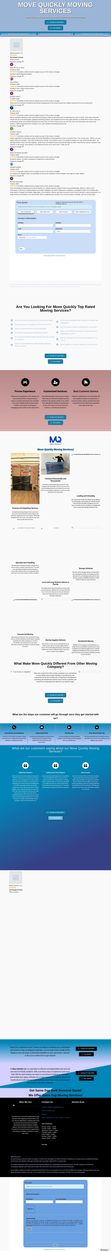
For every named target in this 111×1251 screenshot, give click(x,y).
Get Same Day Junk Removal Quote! (55, 1090)
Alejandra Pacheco (25, 772)
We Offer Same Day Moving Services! (56, 1095)
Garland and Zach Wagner (55, 772)
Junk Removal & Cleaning (92, 34)
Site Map (44, 1148)
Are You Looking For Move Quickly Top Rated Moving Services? (55, 308)
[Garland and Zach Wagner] (55, 765)
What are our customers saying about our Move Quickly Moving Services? (55, 750)
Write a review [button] (14, 59)
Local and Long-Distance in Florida (55, 34)
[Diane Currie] (85, 765)
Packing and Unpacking (18, 34)
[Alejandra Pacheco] (25, 765)
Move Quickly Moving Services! (55, 449)
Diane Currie (85, 772)
